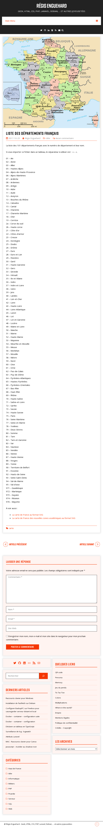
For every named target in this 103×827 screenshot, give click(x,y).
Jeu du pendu (60, 687)
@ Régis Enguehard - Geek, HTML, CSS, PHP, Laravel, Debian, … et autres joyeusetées (38, 824)
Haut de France (14, 768)
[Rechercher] (43, 676)
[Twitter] (41, 30)
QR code (58, 672)
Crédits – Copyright (63, 728)
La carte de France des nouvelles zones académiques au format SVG (43, 518)
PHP (10, 788)
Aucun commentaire (65, 138)
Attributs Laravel (12, 736)
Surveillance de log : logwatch (18, 731)
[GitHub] (45, 30)
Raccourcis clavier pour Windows (19, 698)
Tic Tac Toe (60, 692)
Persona (58, 677)
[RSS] (55, 30)
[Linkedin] (48, 30)
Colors (58, 698)
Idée (48, 138)
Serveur (11, 799)
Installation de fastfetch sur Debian (20, 703)
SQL (10, 804)
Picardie (11, 794)
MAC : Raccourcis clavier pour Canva (21, 741)
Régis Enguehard (51, 5)
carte (11, 528)
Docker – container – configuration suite (23, 716)
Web (10, 809)
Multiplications (61, 702)
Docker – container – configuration (20, 721)
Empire (58, 713)
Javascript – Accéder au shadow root (21, 747)
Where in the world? (63, 707)
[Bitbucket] (52, 30)
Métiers (11, 783)
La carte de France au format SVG (27, 514)
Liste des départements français (32, 133)
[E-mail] (59, 30)
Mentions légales (62, 718)
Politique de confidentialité (66, 723)
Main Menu (10, 20)
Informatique (13, 778)
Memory (58, 682)
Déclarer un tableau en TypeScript (20, 726)
